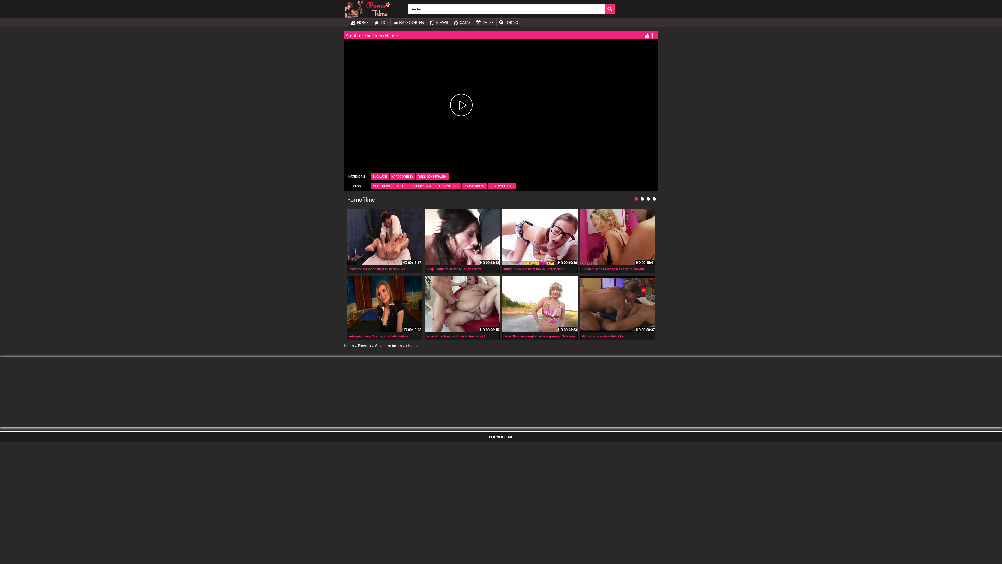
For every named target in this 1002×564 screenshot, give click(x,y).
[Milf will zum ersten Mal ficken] (618, 304)
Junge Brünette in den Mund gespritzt (453, 269)
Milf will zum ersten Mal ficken (603, 336)
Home (349, 345)
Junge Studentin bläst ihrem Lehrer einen (533, 269)
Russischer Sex (502, 186)
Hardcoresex (402, 176)
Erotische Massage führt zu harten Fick (377, 269)
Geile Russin (383, 186)
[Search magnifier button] (610, 9)
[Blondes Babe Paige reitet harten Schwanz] (618, 237)
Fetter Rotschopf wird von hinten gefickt (455, 336)
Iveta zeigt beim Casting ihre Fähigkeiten (378, 336)
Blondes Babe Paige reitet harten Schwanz (613, 269)
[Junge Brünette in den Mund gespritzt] (462, 237)
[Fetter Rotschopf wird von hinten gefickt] (462, 304)
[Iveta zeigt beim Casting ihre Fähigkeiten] (384, 304)
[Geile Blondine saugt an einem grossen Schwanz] (540, 304)
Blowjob (380, 176)
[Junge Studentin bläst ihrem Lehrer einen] (540, 237)
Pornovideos (474, 186)
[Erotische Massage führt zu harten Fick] (384, 237)
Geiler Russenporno (414, 186)
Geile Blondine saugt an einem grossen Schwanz (539, 336)
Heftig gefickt (447, 186)
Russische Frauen (432, 176)
